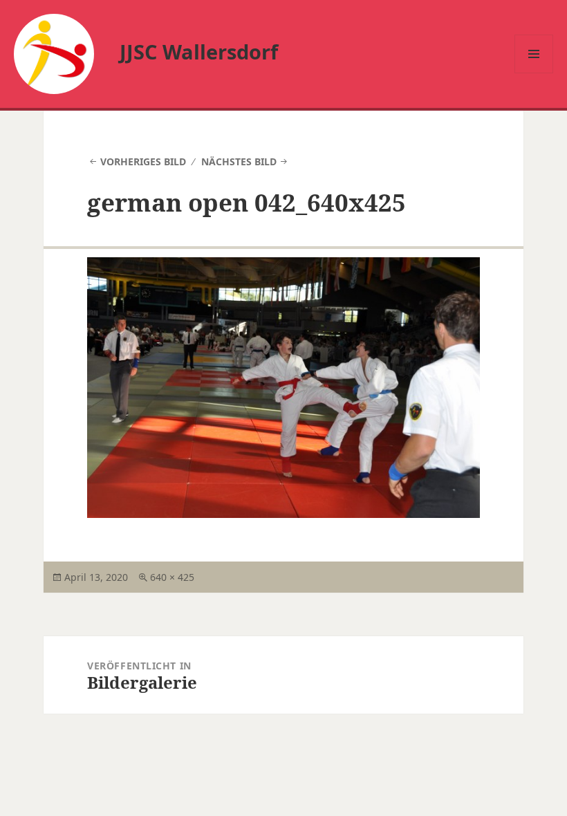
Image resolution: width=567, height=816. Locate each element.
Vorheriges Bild (143, 161)
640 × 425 (172, 577)
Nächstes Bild (239, 161)
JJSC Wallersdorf (199, 51)
